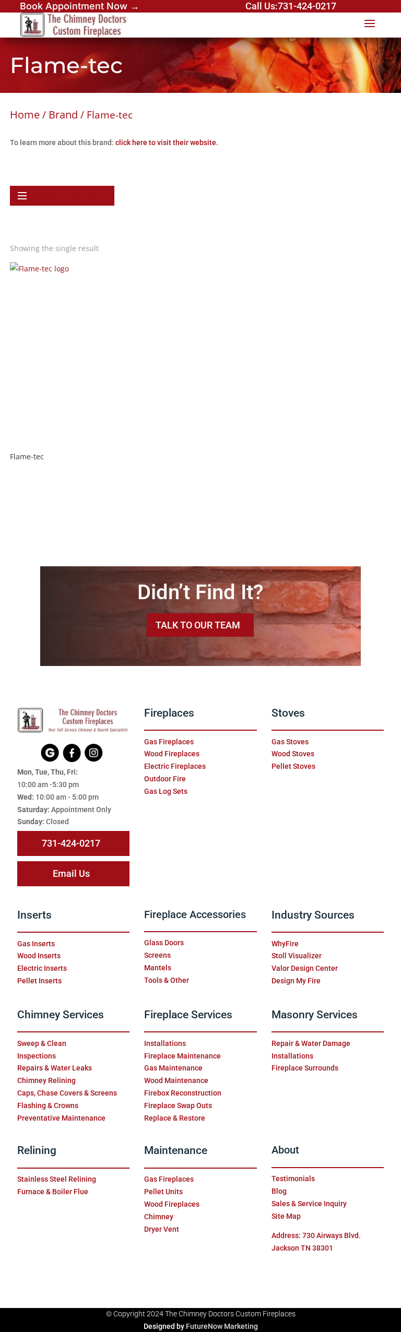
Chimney (158, 1216)
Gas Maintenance (173, 1068)
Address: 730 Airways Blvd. (316, 1235)
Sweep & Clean (41, 1043)
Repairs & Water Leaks (54, 1068)
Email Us (71, 873)
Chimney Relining (46, 1080)
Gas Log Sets (165, 791)
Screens (157, 955)
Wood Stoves (293, 754)
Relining (36, 1150)
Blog (279, 1191)
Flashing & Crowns (47, 1105)
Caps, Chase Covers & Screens (67, 1093)
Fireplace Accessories (195, 915)
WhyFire (285, 943)
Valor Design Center (305, 968)
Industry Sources (313, 915)
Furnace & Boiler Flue (52, 1191)
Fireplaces (169, 713)
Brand (63, 114)
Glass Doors (164, 942)
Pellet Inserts (39, 981)
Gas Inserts (36, 943)
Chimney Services (60, 1014)
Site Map (286, 1216)
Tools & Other (166, 980)
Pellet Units (163, 1191)
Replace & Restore (174, 1118)
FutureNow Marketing (222, 1326)
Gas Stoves (290, 742)
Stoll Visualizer (297, 956)
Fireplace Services (188, 1014)
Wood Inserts (39, 956)
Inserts (34, 915)
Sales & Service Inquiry (309, 1203)
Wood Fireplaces (171, 754)
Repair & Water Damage (311, 1043)
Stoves (288, 713)
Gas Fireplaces (169, 742)
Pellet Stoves (293, 766)
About (285, 1150)
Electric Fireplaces (175, 766)
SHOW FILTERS (65, 195)
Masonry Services (315, 1014)
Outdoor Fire (165, 779)
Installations (165, 1043)
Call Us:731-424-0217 (290, 6)
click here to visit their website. (166, 142)
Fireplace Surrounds (305, 1068)
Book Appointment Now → (79, 6)
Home (25, 114)
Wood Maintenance (176, 1080)
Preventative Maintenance (61, 1118)
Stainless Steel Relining (56, 1179)
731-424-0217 (71, 843)
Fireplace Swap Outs (178, 1105)
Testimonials (293, 1178)
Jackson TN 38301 (302, 1248)
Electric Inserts (42, 968)
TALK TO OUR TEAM (198, 625)
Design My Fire (296, 981)
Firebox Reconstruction (182, 1093)
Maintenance (175, 1150)
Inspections (36, 1056)
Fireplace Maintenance (182, 1056)
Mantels (157, 968)
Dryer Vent (161, 1229)
